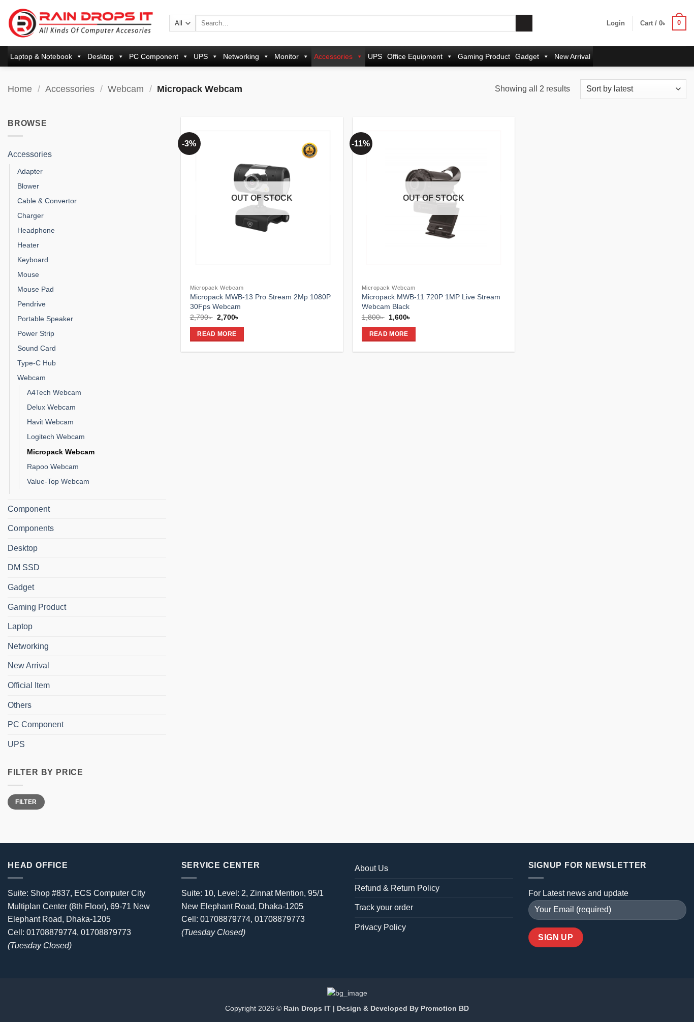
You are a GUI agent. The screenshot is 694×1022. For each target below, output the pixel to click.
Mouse (28, 274)
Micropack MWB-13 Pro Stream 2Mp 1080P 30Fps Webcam (260, 302)
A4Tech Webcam (54, 392)
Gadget (527, 56)
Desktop (100, 56)
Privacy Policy (380, 927)
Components (31, 528)
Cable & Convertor (47, 201)
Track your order (384, 907)
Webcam (126, 88)
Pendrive (31, 304)
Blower (28, 186)
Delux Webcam (51, 407)
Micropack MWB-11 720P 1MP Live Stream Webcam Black (431, 302)
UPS (201, 56)
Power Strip (35, 333)
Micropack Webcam (60, 452)
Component (29, 509)
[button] (616, 23)
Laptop (20, 626)
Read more (216, 334)
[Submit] (524, 23)
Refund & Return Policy (397, 888)
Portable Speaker (45, 319)
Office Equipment (415, 56)
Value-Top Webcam (58, 481)
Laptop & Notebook (41, 56)
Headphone (36, 230)
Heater (28, 245)
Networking (241, 56)
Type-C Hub (36, 363)
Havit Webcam (50, 422)
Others (19, 705)
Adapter (30, 171)
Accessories (333, 56)
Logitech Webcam (56, 436)
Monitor (286, 56)
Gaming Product (484, 56)
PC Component (153, 56)
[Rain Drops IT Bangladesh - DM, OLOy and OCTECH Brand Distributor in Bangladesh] (81, 23)
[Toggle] (160, 154)
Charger (30, 215)
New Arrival (572, 56)
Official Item (29, 685)
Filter (26, 802)
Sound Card (36, 348)
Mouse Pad (35, 289)
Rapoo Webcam (53, 466)
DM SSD (24, 567)
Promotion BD (445, 1008)
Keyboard (32, 260)
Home (20, 88)
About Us (371, 868)
